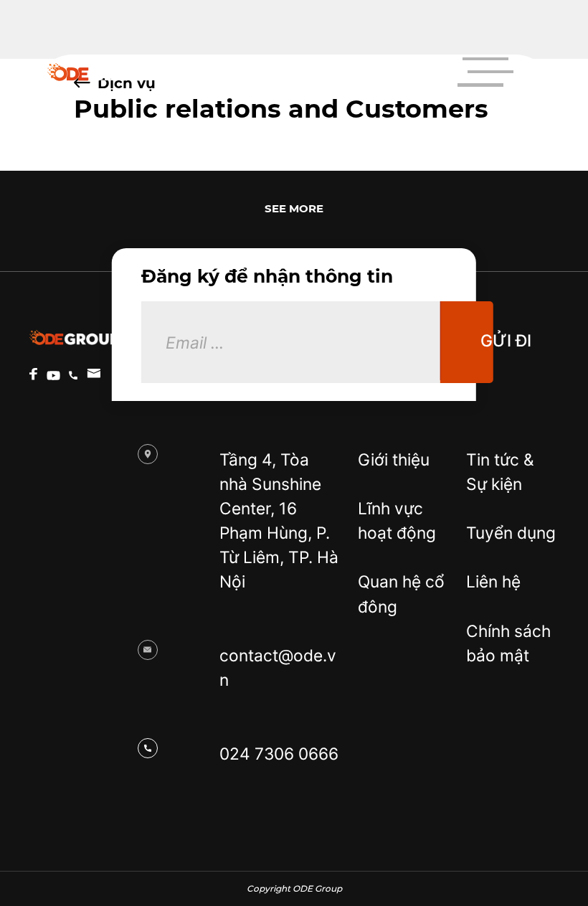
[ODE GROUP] (101, 72)
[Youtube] (53, 375)
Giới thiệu (394, 459)
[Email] (93, 373)
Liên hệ (493, 581)
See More (294, 208)
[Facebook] (33, 374)
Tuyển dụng (511, 532)
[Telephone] (73, 375)
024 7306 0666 (278, 753)
